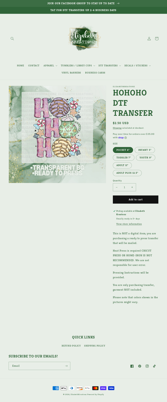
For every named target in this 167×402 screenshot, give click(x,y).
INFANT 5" (144, 149)
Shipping (117, 128)
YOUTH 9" (146, 157)
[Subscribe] (66, 366)
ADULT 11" (122, 165)
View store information (129, 223)
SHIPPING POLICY (94, 345)
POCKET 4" (122, 149)
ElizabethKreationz (79, 394)
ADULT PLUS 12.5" (127, 172)
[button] (12, 38)
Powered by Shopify (95, 394)
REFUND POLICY (71, 345)
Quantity (117, 180)
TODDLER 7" (123, 157)
